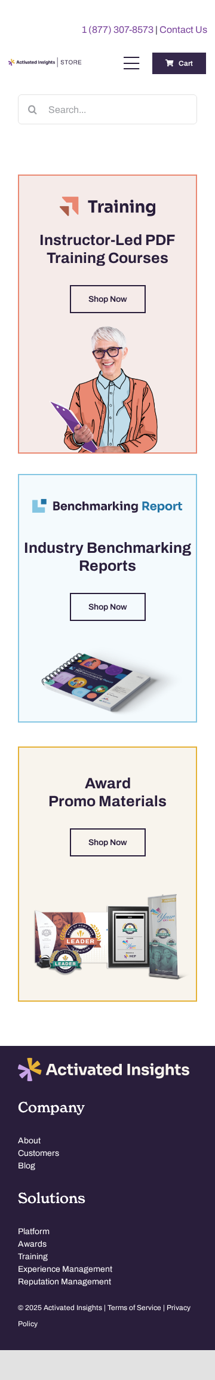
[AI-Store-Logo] (44, 63)
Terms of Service (134, 1307)
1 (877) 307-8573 (117, 30)
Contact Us (183, 30)
